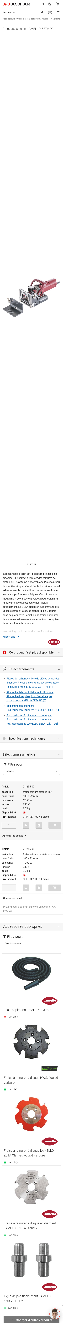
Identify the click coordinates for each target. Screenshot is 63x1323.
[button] (54, 1313)
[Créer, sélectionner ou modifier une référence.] (26, 825)
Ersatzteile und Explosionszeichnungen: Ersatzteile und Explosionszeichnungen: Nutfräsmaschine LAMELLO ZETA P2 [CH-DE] (32, 719)
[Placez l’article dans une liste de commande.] (39, 825)
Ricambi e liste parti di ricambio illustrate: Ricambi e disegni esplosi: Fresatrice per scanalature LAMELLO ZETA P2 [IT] (29, 696)
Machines (46, 19)
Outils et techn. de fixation (28, 19)
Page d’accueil (9, 19)
